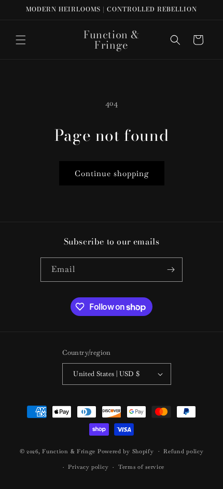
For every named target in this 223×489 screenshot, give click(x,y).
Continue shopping (112, 173)
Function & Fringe (69, 450)
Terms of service (141, 466)
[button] (20, 39)
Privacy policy (88, 466)
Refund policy (183, 451)
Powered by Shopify (125, 450)
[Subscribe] (170, 269)
